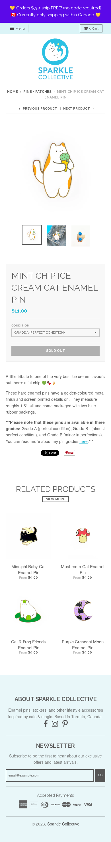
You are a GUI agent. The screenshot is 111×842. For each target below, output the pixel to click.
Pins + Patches (37, 92)
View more (55, 499)
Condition (20, 325)
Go (100, 775)
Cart (93, 28)
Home (12, 92)
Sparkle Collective (63, 824)
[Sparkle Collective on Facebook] (46, 724)
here (83, 441)
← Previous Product (38, 108)
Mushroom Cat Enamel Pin (82, 569)
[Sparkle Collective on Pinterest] (65, 724)
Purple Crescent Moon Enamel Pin (83, 644)
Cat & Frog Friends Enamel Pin (28, 644)
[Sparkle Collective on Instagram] (55, 724)
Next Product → (78, 108)
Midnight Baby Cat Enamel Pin (28, 569)
